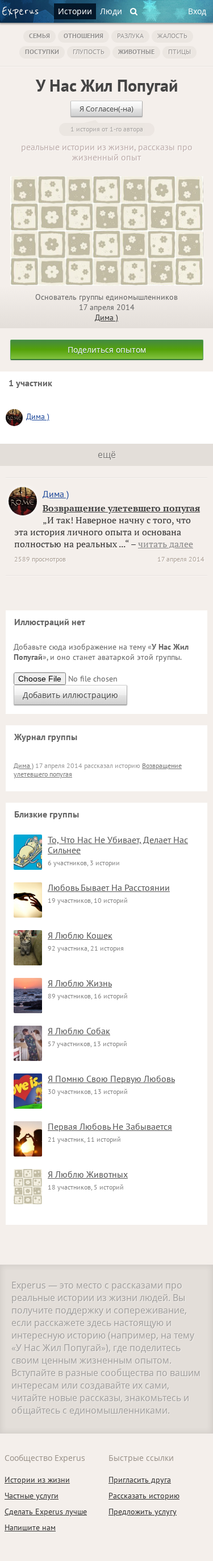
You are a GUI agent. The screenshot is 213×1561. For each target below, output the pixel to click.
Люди (111, 11)
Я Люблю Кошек (80, 935)
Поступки (42, 51)
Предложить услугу (142, 1511)
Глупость (89, 51)
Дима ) (106, 317)
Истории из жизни (37, 1480)
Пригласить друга (139, 1480)
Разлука (130, 35)
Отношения (83, 35)
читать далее (165, 544)
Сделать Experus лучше (46, 1511)
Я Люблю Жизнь (80, 983)
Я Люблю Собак (79, 1030)
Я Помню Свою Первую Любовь (111, 1078)
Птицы (179, 51)
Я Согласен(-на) (106, 109)
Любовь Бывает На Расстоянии (109, 887)
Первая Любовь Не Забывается (110, 1126)
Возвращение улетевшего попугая (121, 508)
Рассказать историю (143, 1495)
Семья (39, 35)
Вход (197, 11)
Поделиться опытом (107, 349)
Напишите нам (30, 1527)
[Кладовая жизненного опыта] (20, 12)
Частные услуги (32, 1495)
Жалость (172, 35)
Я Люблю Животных (88, 1174)
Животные (136, 51)
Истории (75, 11)
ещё (107, 454)
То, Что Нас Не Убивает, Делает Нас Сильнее (118, 845)
